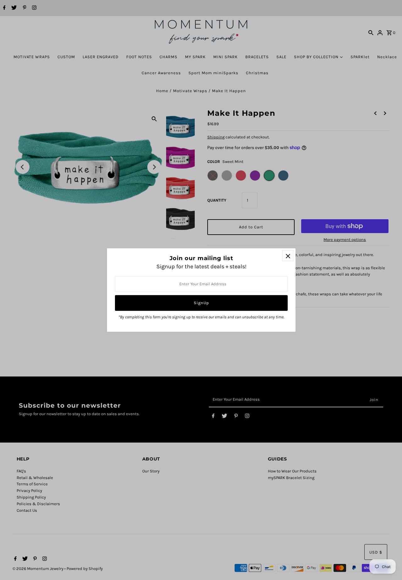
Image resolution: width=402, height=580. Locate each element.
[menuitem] (32, 57)
